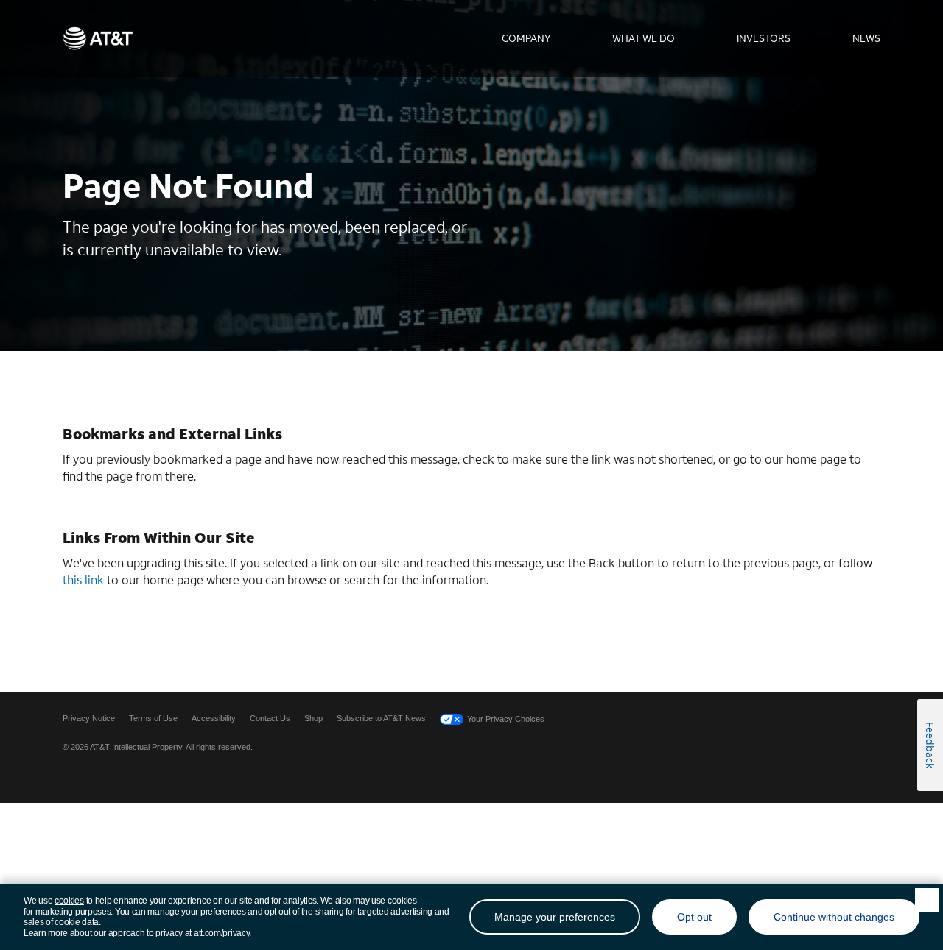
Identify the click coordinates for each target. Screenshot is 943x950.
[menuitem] (526, 38)
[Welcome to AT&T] (98, 38)
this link (83, 579)
